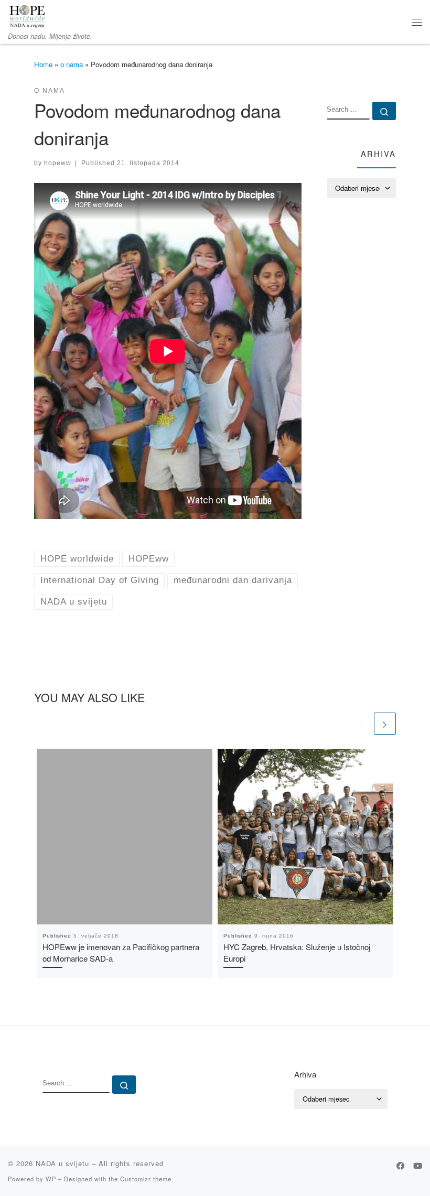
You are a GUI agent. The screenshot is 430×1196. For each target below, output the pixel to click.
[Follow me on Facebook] (400, 1165)
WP (51, 1179)
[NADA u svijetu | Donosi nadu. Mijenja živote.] (27, 15)
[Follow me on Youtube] (417, 1165)
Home (43, 64)
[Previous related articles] (361, 724)
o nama (71, 64)
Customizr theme (145, 1179)
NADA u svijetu (62, 1163)
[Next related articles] (385, 724)
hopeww (57, 162)
